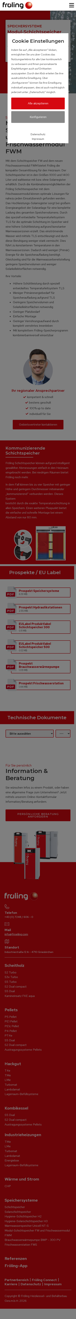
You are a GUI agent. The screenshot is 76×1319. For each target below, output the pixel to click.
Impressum (38, 139)
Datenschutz (38, 134)
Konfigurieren (38, 117)
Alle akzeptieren (38, 103)
